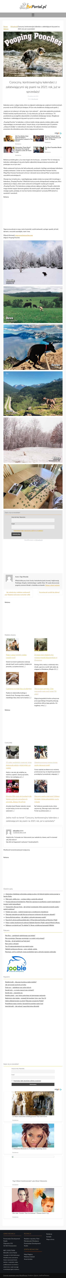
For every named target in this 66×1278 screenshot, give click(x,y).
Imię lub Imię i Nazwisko (18, 517)
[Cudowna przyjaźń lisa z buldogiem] (12, 684)
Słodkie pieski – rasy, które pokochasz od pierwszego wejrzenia (25, 995)
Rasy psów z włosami (12, 943)
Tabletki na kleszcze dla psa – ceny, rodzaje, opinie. (21, 949)
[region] (33, 212)
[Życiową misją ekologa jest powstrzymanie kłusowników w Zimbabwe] (40, 650)
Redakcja (49, 1234)
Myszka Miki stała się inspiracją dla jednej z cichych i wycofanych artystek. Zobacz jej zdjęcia (18, 799)
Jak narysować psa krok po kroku (15, 985)
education (16, 830)
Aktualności (39, 540)
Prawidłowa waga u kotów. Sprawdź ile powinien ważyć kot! (24, 1003)
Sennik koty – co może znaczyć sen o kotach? (19, 990)
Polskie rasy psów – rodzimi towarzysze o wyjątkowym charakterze (27, 912)
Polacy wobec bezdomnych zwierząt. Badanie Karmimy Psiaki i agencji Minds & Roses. (33, 922)
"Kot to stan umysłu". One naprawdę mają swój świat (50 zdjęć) (45, 691)
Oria (35, 1275)
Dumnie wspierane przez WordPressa (15, 1275)
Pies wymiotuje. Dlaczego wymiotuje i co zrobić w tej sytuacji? (25, 938)
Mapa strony (50, 1239)
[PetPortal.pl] (33, 9)
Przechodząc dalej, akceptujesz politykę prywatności (28, 530)
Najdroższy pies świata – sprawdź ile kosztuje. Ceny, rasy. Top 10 (25, 998)
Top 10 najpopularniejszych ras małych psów (19, 946)
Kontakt (48, 1236)
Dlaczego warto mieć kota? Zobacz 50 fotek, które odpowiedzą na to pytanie (47, 799)
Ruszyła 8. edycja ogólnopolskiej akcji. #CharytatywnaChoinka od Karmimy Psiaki (31, 920)
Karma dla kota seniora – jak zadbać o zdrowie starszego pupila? (26, 917)
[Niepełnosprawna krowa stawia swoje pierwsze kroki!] (40, 757)
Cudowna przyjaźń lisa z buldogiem (19, 689)
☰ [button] (33, 15)
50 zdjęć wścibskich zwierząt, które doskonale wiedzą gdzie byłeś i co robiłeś (19, 765)
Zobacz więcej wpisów (52, 585)
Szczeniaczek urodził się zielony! (49, 592)
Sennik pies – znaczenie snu (14, 993)
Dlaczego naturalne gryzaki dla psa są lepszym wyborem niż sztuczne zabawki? (30, 914)
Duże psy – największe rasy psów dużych (18, 987)
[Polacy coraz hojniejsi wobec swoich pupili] (12, 650)
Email (13, 524)
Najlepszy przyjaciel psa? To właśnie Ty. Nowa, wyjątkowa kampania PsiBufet (30, 925)
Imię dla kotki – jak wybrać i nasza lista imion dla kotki (22, 1006)
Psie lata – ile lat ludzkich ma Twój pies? (17, 941)
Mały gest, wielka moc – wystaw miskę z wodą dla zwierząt (24, 899)
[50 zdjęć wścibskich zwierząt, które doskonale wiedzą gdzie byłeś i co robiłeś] (12, 757)
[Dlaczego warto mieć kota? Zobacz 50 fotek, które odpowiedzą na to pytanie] (40, 791)
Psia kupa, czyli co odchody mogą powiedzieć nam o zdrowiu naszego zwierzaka (30, 952)
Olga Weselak (34, 99)
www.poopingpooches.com (24, 235)
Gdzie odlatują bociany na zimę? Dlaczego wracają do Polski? (24, 1001)
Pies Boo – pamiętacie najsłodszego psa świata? (20, 935)
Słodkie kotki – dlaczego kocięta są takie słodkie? (21, 982)
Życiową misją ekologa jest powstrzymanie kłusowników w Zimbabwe (45, 657)
